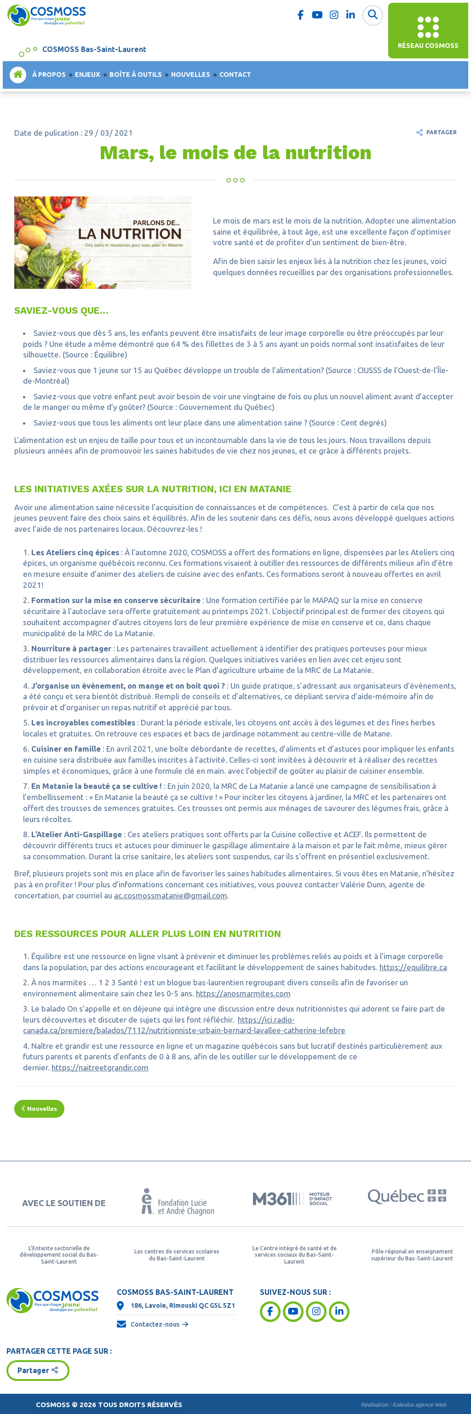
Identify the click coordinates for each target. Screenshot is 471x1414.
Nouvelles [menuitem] (190, 74)
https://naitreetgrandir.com (100, 1067)
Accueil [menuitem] (18, 74)
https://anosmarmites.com (243, 993)
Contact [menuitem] (235, 74)
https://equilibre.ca (413, 967)
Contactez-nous (155, 1324)
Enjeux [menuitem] (87, 74)
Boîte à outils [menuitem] (135, 74)
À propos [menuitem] (49, 74)
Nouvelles (41, 1108)
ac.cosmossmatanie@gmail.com (170, 895)
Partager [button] (33, 1370)
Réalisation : (403, 1405)
